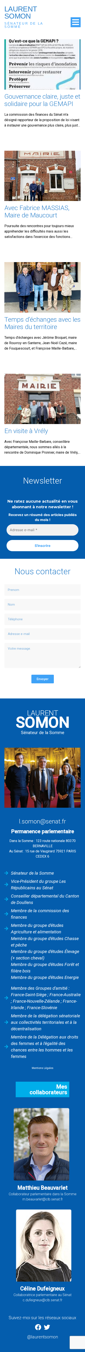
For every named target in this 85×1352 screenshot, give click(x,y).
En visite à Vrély (26, 431)
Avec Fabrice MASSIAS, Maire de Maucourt (37, 211)
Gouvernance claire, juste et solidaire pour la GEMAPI (42, 100)
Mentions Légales (42, 1068)
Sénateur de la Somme (23, 25)
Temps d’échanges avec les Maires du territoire (42, 323)
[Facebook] (38, 1327)
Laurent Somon (20, 12)
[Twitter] (47, 1327)
